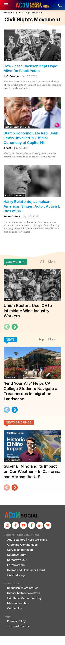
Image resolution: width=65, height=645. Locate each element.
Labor (8, 299)
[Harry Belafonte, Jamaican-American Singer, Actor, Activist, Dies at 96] (32, 181)
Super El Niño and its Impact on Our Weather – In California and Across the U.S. (32, 471)
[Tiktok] (15, 525)
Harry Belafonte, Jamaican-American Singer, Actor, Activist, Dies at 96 (32, 206)
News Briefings (19, 422)
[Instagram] (7, 525)
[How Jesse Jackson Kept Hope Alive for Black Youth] (32, 45)
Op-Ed (7, 59)
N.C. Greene (11, 76)
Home (7, 12)
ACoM (7, 148)
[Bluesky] (47, 525)
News (10, 339)
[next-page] (14, 326)
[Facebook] (31, 525)
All (42, 261)
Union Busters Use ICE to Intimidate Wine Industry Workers (28, 310)
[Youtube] (23, 525)
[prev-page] (7, 326)
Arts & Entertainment (14, 195)
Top (41, 339)
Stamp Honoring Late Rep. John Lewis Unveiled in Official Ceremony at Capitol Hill (31, 138)
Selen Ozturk (12, 216)
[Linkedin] (39, 525)
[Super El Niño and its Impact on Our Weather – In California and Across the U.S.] (32, 446)
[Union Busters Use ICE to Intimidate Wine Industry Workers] (32, 285)
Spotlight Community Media (17, 127)
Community (15, 262)
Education (10, 377)
